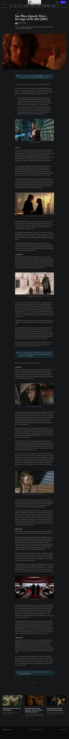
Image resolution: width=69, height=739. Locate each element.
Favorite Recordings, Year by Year (38, 729)
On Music (39, 5)
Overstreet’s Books (46, 5)
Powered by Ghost (63, 729)
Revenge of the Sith (39, 26)
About (16, 5)
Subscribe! (31, 356)
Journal (20, 5)
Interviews (54, 5)
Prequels (50, 26)
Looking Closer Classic (19, 28)
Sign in (57, 2)
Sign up (29, 729)
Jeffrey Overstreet (22, 22)
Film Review (31, 26)
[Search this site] (3, 2)
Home (11, 5)
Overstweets (26, 5)
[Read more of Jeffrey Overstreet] (16, 23)
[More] (58, 6)
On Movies (33, 5)
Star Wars (46, 26)
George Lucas (28, 28)
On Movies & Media (19, 13)
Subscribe (63, 2)
